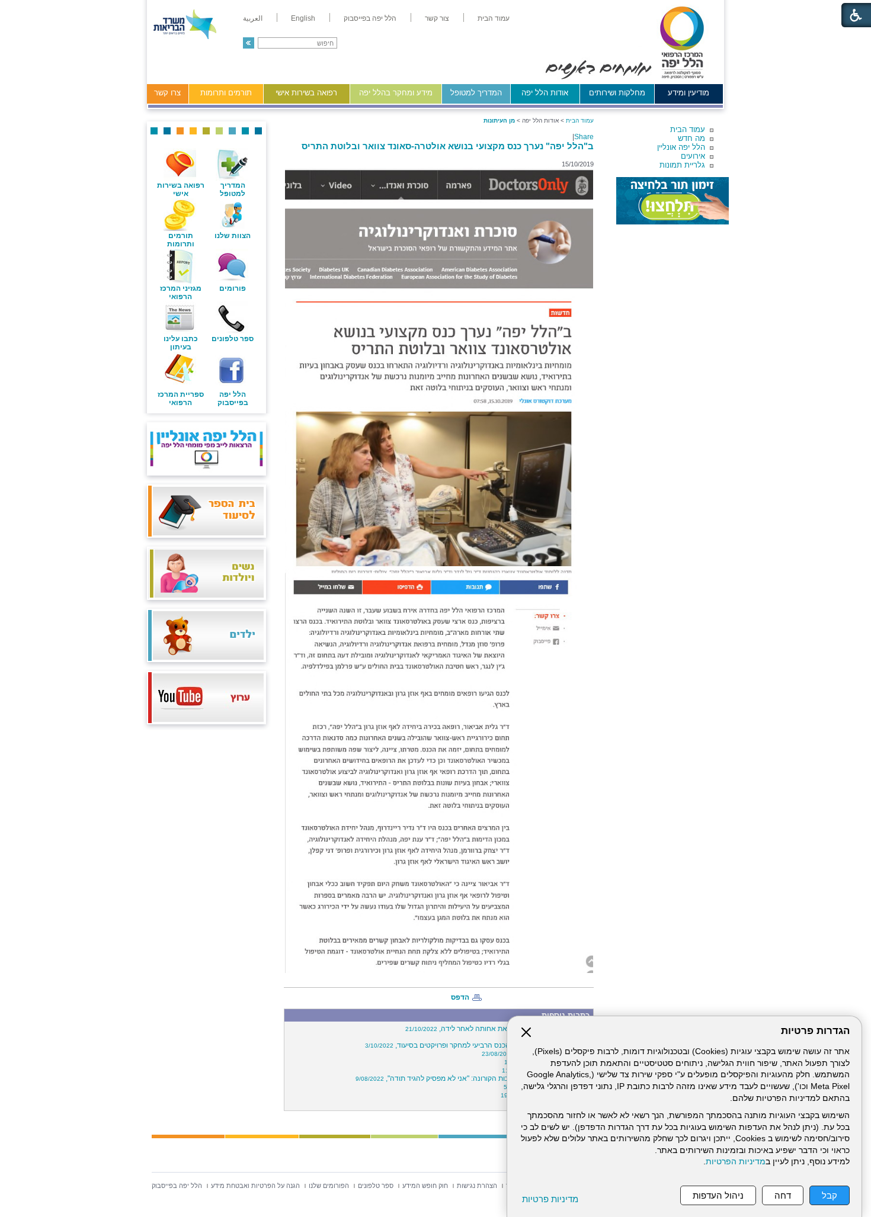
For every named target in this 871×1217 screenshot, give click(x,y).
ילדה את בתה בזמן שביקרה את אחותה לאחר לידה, (497, 1029)
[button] (248, 43)
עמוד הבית (687, 129)
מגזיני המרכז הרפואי (180, 292)
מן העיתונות (499, 120)
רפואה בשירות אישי (306, 92)
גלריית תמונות (682, 164)
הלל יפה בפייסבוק (232, 398)
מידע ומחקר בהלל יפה (396, 92)
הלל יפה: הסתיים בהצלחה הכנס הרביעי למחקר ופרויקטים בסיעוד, (477, 1045)
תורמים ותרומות (226, 92)
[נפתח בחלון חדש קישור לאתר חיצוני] (672, 200)
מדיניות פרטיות (550, 1199)
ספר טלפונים (233, 339)
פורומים (232, 288)
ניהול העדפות (718, 1195)
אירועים (693, 156)
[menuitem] (494, 18)
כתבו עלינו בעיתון (181, 343)
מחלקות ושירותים (617, 92)
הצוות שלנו (232, 236)
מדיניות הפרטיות (736, 1161)
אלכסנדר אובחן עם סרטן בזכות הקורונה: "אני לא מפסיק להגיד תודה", (473, 1078)
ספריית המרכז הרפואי (181, 398)
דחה (782, 1195)
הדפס (460, 997)
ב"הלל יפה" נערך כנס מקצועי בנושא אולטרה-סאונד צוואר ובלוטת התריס (448, 146)
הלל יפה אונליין (681, 147)
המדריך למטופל (476, 92)
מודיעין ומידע (688, 92)
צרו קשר (167, 92)
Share (584, 137)
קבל (829, 1195)
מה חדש (691, 138)
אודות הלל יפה (544, 92)
